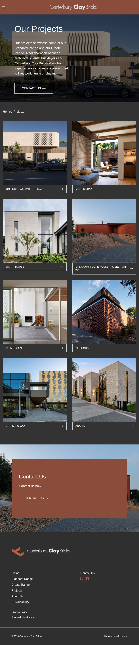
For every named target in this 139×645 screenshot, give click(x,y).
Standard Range (22, 578)
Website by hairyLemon (115, 636)
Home (7, 111)
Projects (19, 111)
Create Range (21, 584)
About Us (18, 596)
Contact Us (31, 88)
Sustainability (20, 602)
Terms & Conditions (23, 617)
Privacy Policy (19, 611)
